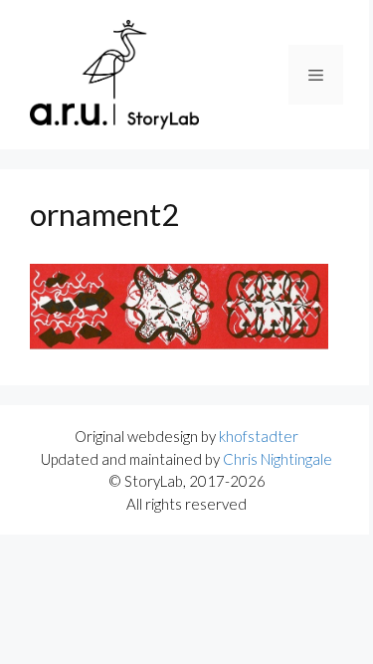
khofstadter (258, 436)
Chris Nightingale (277, 459)
